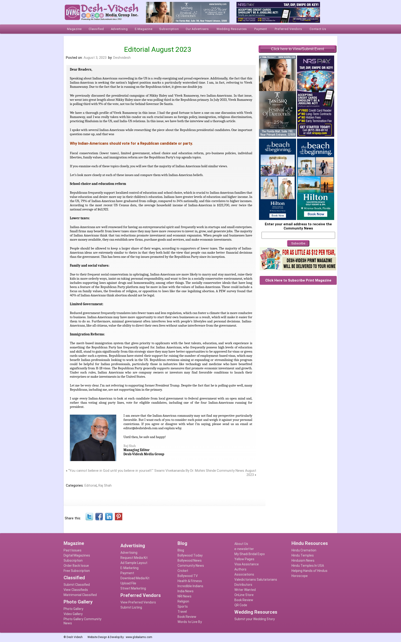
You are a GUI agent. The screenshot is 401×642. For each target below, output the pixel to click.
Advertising (128, 552)
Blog (181, 550)
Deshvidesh (122, 58)
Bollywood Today (190, 555)
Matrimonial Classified (80, 595)
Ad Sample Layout (133, 563)
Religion (183, 601)
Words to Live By (190, 622)
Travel (182, 611)
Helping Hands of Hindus (309, 571)
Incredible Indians (190, 586)
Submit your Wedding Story (254, 619)
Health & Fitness (190, 581)
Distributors (243, 584)
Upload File (128, 583)
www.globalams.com (139, 637)
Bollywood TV (188, 576)
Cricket (183, 571)
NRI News (184, 596)
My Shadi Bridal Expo (249, 554)
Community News (191, 565)
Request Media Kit (134, 558)
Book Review (187, 617)
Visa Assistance (246, 564)
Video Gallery (73, 614)
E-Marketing (129, 568)
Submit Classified (77, 584)
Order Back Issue (76, 565)
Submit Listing (131, 607)
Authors (240, 569)
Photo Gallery (73, 609)
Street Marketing (133, 588)
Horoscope (299, 576)
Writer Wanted (245, 590)
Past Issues (72, 550)
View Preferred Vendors (138, 602)
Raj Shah (129, 446)
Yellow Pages (244, 559)
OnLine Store (244, 595)
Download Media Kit (134, 578)
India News (186, 591)
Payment (127, 573)
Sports (183, 606)
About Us (241, 544)
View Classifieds (76, 590)
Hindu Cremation (303, 550)
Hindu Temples (302, 555)
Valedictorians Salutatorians (255, 579)
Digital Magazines (77, 555)
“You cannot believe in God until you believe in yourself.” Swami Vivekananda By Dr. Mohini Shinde (142, 470)
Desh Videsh (75, 637)
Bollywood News (190, 560)
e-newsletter (244, 549)
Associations (244, 574)
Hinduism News (302, 560)
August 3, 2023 (95, 58)
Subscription (73, 560)
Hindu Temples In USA (307, 565)
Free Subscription (77, 571)
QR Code (240, 605)
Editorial (90, 485)
